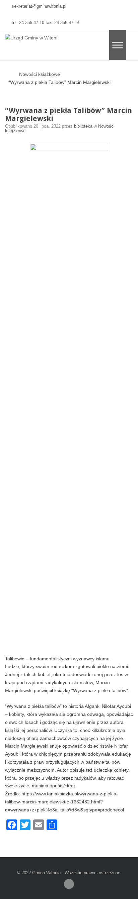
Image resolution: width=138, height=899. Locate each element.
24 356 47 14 (66, 22)
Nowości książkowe (39, 74)
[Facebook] (69, 884)
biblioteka (84, 126)
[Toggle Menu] (117, 45)
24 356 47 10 (31, 22)
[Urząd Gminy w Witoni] (31, 38)
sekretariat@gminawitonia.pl (39, 6)
